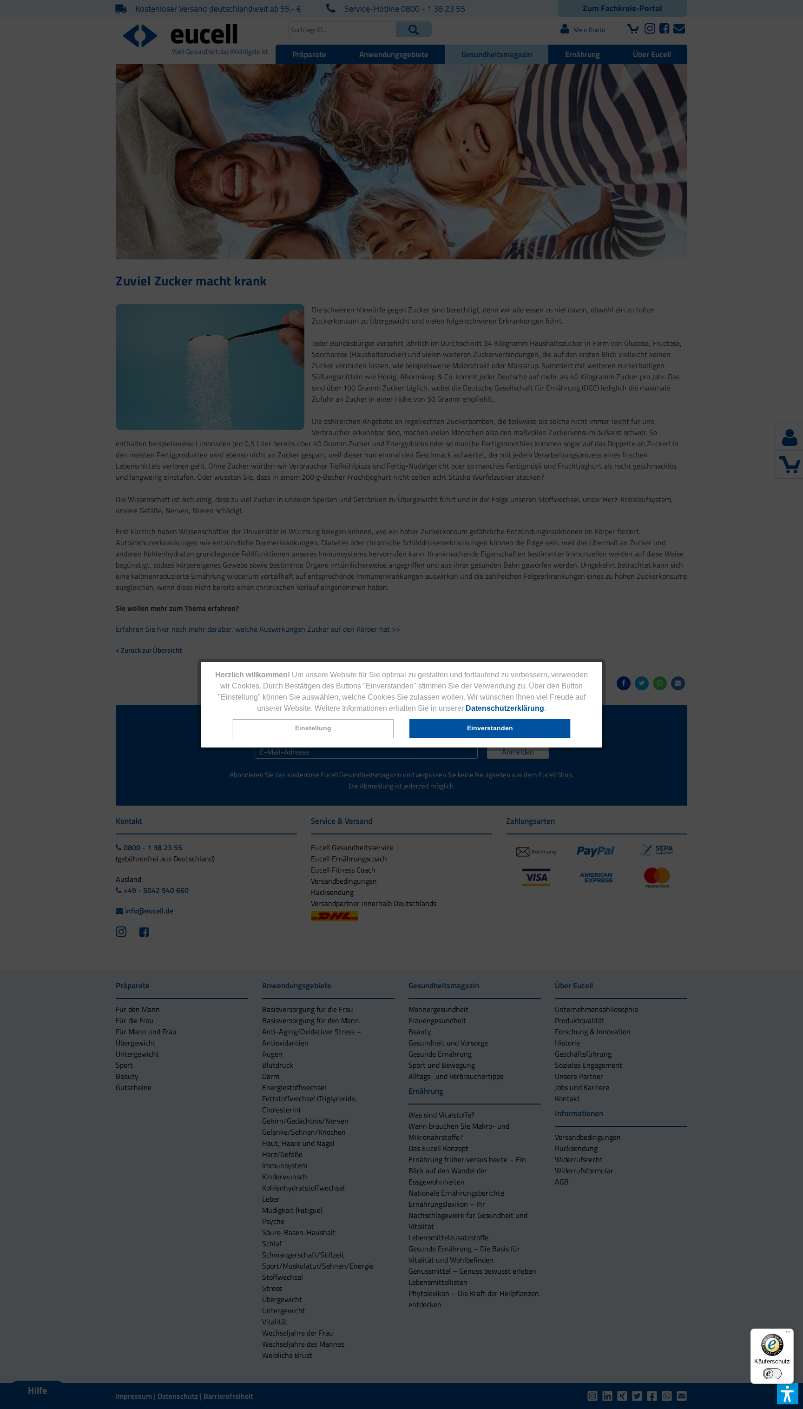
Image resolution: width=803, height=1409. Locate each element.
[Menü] (788, 1334)
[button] (313, 728)
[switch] (772, 1373)
